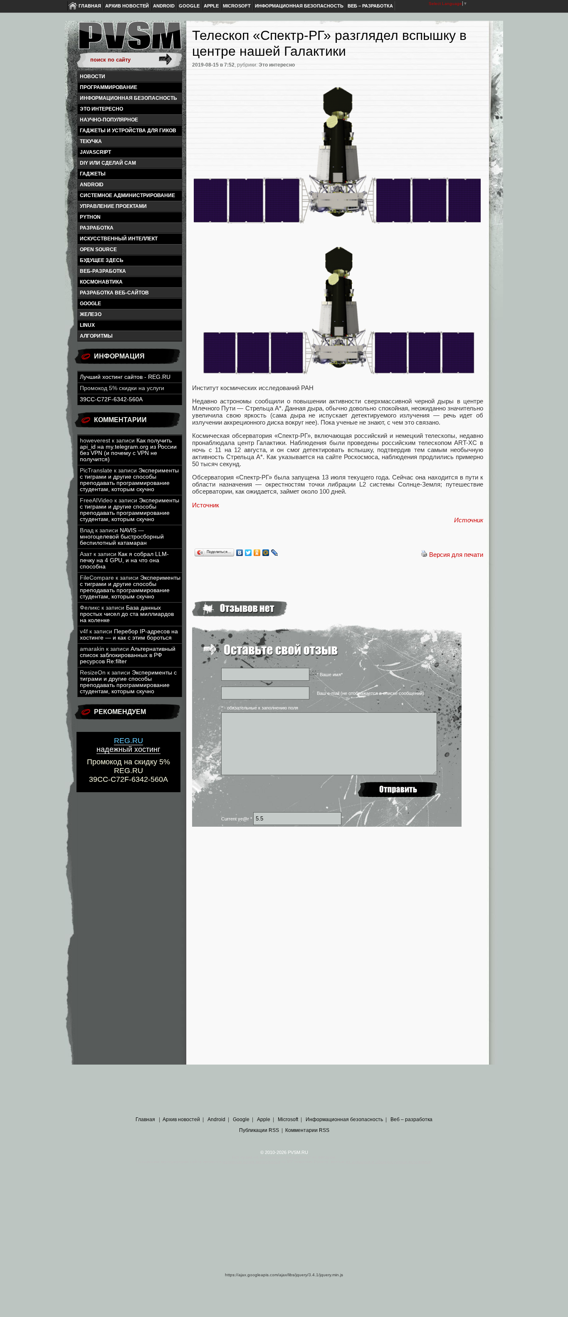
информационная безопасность (128, 98)
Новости (92, 76)
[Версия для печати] (424, 554)
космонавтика (101, 282)
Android (164, 5)
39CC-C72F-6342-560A (111, 399)
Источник (205, 505)
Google (189, 5)
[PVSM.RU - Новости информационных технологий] (129, 39)
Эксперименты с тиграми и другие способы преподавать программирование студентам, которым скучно (129, 479)
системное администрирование (127, 195)
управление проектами (113, 206)
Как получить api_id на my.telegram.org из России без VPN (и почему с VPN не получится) (128, 449)
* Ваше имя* (330, 674)
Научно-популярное (109, 120)
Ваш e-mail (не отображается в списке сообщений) (370, 693)
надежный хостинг (128, 745)
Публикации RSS (259, 1130)
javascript (95, 152)
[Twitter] (248, 552)
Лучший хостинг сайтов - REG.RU (125, 377)
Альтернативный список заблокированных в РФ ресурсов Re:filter (127, 655)
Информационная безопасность (299, 5)
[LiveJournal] (274, 552)
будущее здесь (101, 260)
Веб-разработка (103, 271)
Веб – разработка (370, 5)
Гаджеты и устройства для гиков (128, 130)
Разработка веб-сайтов (114, 293)
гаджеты (93, 174)
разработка (97, 228)
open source (98, 249)
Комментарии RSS (307, 1130)
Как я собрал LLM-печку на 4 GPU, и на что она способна (124, 560)
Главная (90, 5)
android (92, 185)
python (90, 217)
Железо (90, 314)
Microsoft (237, 5)
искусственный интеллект (119, 239)
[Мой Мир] (266, 552)
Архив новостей (127, 5)
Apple (211, 5)
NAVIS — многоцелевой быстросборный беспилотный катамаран (122, 536)
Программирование (108, 87)
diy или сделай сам (108, 163)
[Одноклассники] (257, 552)
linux (87, 325)
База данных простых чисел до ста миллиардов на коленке (127, 614)
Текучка (91, 141)
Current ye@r (236, 818)
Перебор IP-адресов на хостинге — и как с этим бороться (129, 634)
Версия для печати (456, 554)
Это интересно (101, 109)
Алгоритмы (96, 336)
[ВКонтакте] (239, 552)
